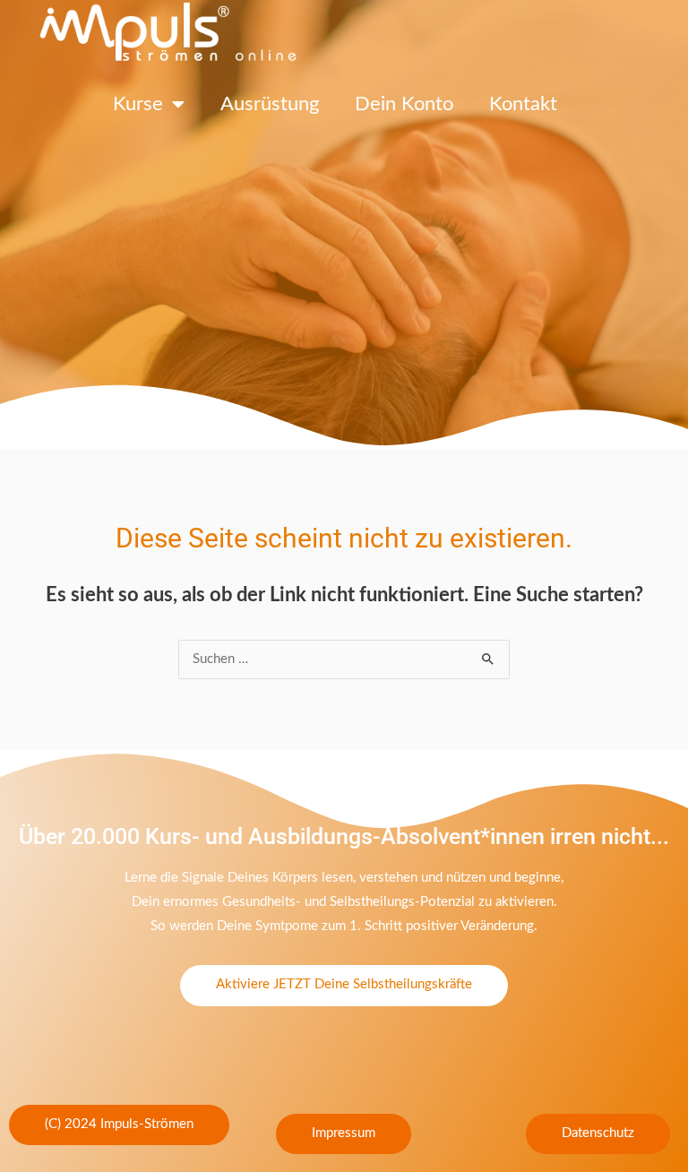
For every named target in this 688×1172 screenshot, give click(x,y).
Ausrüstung (269, 104)
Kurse (138, 104)
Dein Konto (404, 104)
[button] (119, 1125)
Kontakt (523, 104)
